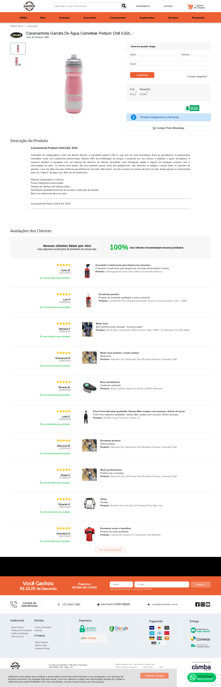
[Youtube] (208, 604)
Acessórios (33, 26)
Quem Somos (17, 627)
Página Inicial (17, 26)
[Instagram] (202, 604)
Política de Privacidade (91, 681)
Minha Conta (41, 645)
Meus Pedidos (41, 642)
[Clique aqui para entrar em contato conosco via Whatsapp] (201, 677)
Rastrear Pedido (42, 648)
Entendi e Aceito (154, 675)
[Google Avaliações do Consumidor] (93, 638)
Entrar (168, 6)
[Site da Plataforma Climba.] (201, 666)
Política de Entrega (19, 633)
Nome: (133, 54)
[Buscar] (124, 6)
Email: (133, 64)
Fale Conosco (17, 636)
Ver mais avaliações (110, 549)
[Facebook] (197, 604)
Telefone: (185, 54)
